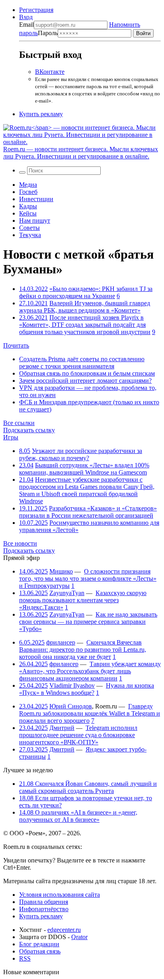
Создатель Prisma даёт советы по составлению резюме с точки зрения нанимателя (81, 363)
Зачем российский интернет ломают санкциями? (85, 380)
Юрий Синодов (70, 706)
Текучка (30, 234)
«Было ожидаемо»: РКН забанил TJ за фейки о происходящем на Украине (85, 292)
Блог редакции (39, 944)
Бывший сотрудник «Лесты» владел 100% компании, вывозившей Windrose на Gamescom (84, 469)
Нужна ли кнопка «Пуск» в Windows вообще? (86, 689)
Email (26, 24)
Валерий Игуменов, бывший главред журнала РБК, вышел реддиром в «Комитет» (84, 307)
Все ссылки (19, 422)
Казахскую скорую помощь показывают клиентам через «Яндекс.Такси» (82, 600)
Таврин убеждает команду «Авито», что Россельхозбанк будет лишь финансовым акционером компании (90, 671)
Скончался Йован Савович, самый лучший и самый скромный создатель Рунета (88, 787)
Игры (10, 437)
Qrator (79, 937)
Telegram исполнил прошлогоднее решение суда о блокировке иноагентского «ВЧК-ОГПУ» (78, 735)
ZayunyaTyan (66, 592)
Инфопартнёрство (43, 909)
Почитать (16, 345)
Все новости (20, 543)
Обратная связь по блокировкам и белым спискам (87, 373)
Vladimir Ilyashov (72, 685)
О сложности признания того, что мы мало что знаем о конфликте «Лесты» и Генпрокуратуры (87, 578)
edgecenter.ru (64, 929)
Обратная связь (40, 951)
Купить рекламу (41, 114)
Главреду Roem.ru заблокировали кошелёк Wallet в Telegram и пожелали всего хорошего (89, 713)
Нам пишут (34, 220)
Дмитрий (61, 727)
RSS (25, 958)
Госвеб (28, 191)
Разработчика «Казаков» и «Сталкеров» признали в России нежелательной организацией (88, 512)
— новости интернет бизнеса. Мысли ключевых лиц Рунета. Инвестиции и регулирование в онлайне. (80, 153)
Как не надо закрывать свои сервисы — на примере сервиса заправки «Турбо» (88, 621)
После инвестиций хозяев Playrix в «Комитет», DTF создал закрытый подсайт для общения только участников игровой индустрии (84, 324)
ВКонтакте (49, 71)
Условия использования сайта (59, 894)
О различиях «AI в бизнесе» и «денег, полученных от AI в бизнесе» (78, 816)
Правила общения (43, 901)
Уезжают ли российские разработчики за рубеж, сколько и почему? (80, 454)
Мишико (61, 571)
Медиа (28, 184)
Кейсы (28, 213)
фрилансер (60, 642)
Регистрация (36, 9)
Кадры (28, 206)
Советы (29, 227)
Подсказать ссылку (29, 430)
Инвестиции (36, 199)
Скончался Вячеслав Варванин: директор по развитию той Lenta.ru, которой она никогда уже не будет (82, 649)
